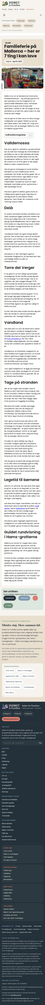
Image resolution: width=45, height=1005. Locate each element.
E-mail (8, 605)
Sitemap (5, 792)
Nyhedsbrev (30, 9)
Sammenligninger (8, 806)
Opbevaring (6, 827)
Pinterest (24, 598)
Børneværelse (7, 823)
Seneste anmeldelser (9, 800)
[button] (2, 85)
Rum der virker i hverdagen (13, 918)
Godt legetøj (8, 857)
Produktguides (29, 687)
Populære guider (8, 803)
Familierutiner (7, 836)
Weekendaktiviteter (9, 840)
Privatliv (22, 9)
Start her (5, 809)
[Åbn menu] (4, 15)
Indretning (5, 761)
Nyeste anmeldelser (12, 687)
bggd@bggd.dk (15, 995)
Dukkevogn (20, 21)
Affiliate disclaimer (8, 789)
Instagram (6, 714)
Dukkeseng (8, 899)
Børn (3, 752)
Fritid (3, 758)
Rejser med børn (29, 676)
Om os (16, 9)
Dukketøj (7, 896)
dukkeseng (20, 508)
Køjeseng (6, 25)
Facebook (10, 598)
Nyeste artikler (9, 909)
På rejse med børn (10, 860)
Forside (4, 9)
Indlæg (10, 9)
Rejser (8, 43)
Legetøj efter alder (12, 676)
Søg (40, 743)
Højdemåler (8, 893)
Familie (4, 755)
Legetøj (4, 765)
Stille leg (5, 833)
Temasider (6, 816)
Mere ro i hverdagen (25, 671)
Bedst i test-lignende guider (14, 912)
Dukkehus (31, 21)
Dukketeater (28, 25)
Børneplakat (17, 25)
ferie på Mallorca (14, 339)
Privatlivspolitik (7, 782)
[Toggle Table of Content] (29, 135)
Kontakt (5, 779)
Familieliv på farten (11, 915)
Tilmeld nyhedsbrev (10, 719)
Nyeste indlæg (7, 812)
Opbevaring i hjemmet (13, 682)
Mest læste (9, 693)
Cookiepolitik (6, 785)
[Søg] (41, 15)
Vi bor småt (9, 671)
